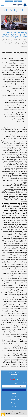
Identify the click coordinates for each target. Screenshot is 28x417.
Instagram (10, 379)
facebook (12, 379)
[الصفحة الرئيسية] (20, 5)
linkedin (17, 379)
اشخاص (17, 1)
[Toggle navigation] (2, 5)
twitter (16, 379)
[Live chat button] (3, 414)
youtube (14, 379)
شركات (9, 1)
